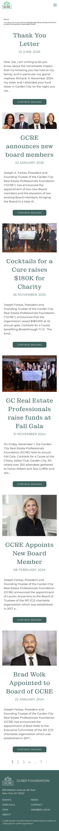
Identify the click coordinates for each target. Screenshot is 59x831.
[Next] (47, 762)
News (34, 799)
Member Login (40, 809)
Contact (36, 804)
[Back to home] (6, 5)
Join (5, 809)
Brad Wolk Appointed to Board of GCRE (29, 682)
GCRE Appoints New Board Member (29, 553)
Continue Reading (29, 102)
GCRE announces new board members (29, 146)
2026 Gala (8, 804)
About (6, 814)
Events (6, 799)
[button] (55, 5)
